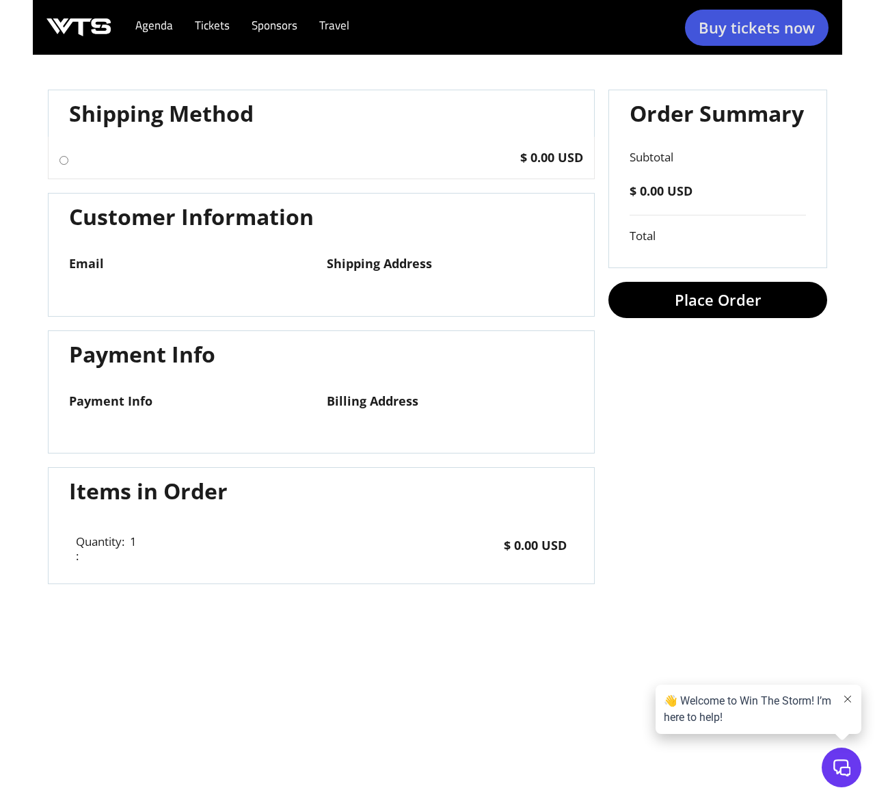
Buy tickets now (757, 27)
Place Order (718, 299)
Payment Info (110, 401)
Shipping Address (379, 263)
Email (86, 263)
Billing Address (372, 401)
